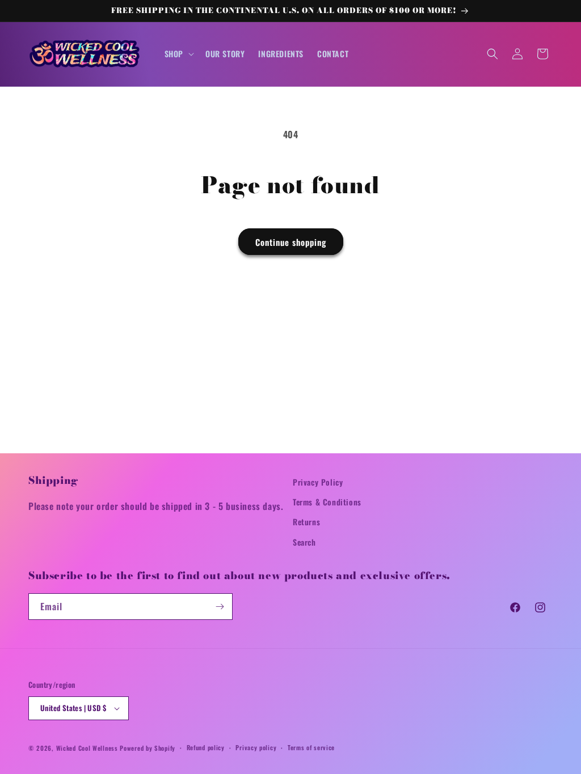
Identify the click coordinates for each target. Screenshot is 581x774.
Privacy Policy (318, 482)
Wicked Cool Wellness (87, 747)
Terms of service (311, 747)
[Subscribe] (219, 606)
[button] (178, 54)
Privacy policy (255, 747)
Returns (306, 522)
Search (304, 542)
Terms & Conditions (327, 502)
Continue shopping (290, 242)
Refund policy (206, 747)
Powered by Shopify (147, 747)
